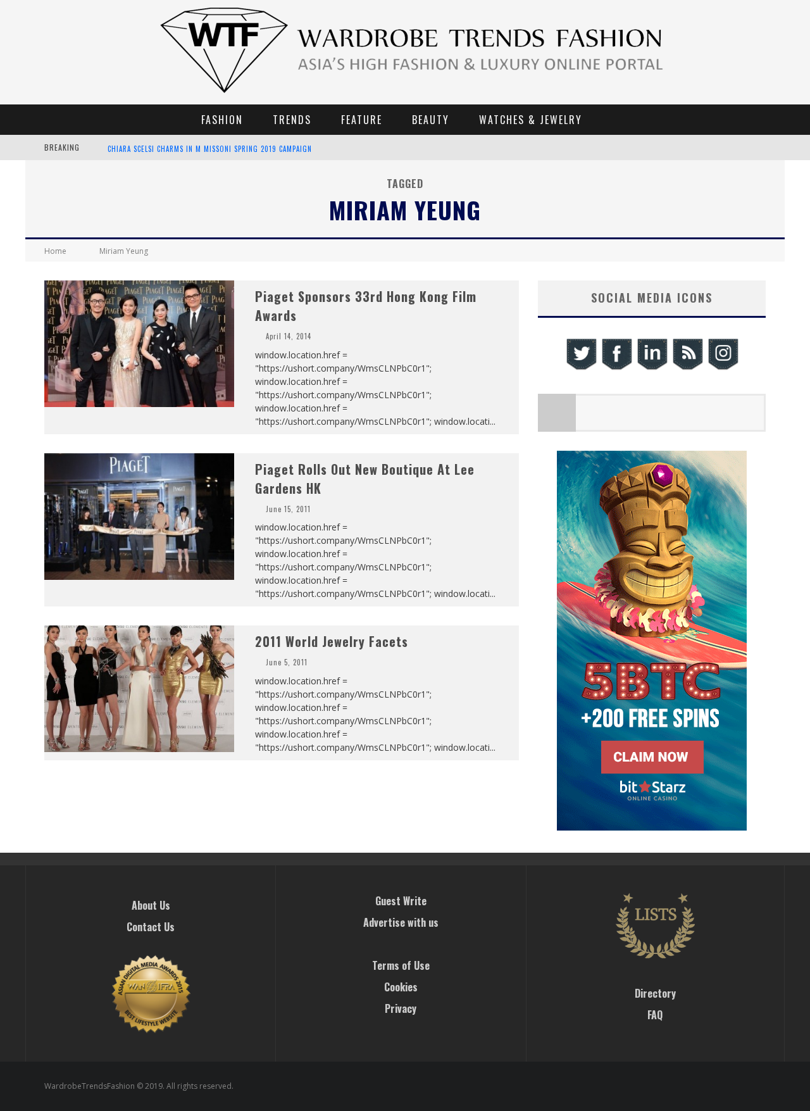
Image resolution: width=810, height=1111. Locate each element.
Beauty (430, 119)
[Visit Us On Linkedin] (652, 368)
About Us (151, 905)
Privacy (400, 1008)
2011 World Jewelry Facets (331, 641)
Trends (292, 119)
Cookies (401, 987)
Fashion (222, 119)
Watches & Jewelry (530, 119)
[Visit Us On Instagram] (722, 368)
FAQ (655, 1014)
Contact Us (151, 926)
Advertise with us (401, 922)
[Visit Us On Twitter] (581, 368)
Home (55, 251)
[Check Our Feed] (687, 368)
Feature (361, 119)
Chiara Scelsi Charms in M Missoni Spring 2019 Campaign (210, 149)
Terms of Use (401, 965)
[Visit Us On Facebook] (616, 368)
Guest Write (401, 900)
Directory (655, 993)
